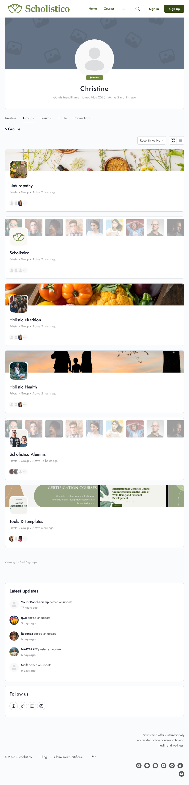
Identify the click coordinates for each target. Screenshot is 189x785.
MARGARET (29, 649)
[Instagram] (41, 706)
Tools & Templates (26, 521)
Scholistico (19, 253)
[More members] (25, 203)
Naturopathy (20, 186)
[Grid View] (173, 140)
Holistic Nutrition (25, 320)
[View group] (94, 160)
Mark (24, 665)
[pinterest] (172, 765)
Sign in (154, 8)
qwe (24, 618)
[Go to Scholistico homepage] (39, 8)
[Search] (137, 9)
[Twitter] (23, 706)
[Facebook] (13, 706)
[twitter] (180, 765)
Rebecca (27, 633)
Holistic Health (23, 387)
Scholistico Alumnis (27, 454)
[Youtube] (32, 706)
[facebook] (147, 765)
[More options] (123, 9)
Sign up (174, 8)
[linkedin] (163, 765)
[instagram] (155, 765)
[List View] (180, 140)
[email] (139, 765)
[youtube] (181, 774)
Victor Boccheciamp (35, 602)
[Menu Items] (94, 756)
